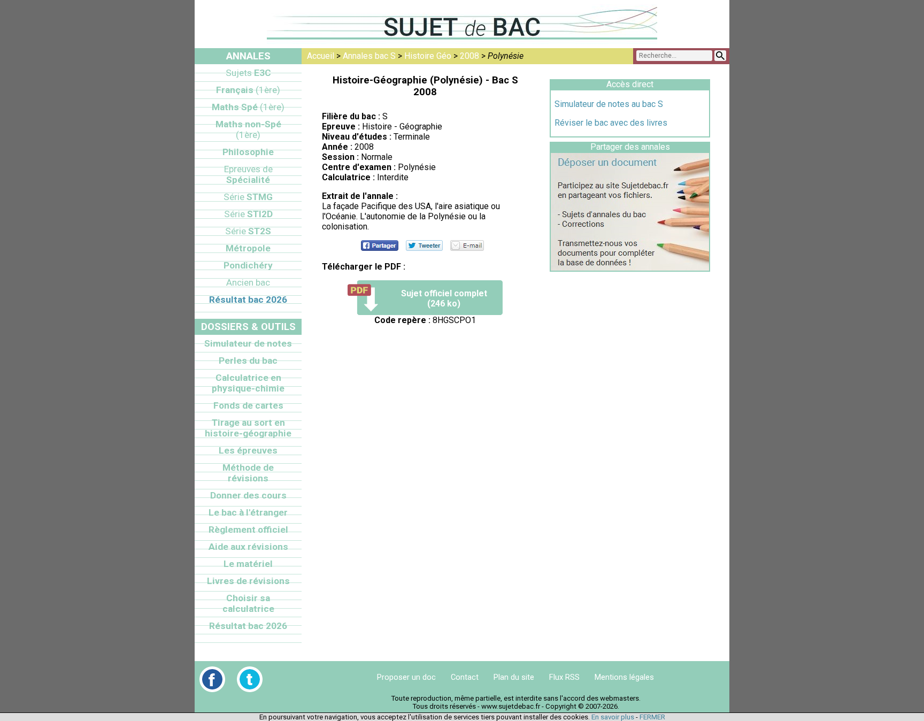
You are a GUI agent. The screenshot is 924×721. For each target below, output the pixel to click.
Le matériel (248, 563)
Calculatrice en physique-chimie (248, 383)
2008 (469, 56)
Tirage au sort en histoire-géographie (248, 428)
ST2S (248, 231)
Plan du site (514, 677)
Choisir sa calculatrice (248, 603)
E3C (248, 72)
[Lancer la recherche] (720, 55)
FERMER (652, 717)
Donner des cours (248, 495)
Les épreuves (248, 450)
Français (248, 90)
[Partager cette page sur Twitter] (424, 245)
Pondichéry (248, 265)
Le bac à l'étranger (248, 512)
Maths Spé (248, 107)
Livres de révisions (248, 581)
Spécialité (248, 174)
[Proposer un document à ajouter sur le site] (630, 268)
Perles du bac (248, 360)
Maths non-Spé (248, 129)
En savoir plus (612, 717)
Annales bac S (369, 56)
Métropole (248, 248)
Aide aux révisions (248, 546)
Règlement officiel (248, 529)
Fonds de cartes (248, 405)
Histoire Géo (427, 56)
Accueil (320, 56)
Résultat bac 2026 (248, 299)
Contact (465, 677)
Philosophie (248, 152)
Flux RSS (564, 677)
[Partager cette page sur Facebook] (379, 245)
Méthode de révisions (248, 473)
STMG (248, 196)
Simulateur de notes (248, 343)
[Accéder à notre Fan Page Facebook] (212, 679)
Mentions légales (624, 677)
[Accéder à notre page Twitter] (249, 679)
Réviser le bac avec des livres (611, 123)
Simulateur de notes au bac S (609, 104)
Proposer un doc (406, 677)
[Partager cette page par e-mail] (467, 245)
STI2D (248, 214)
